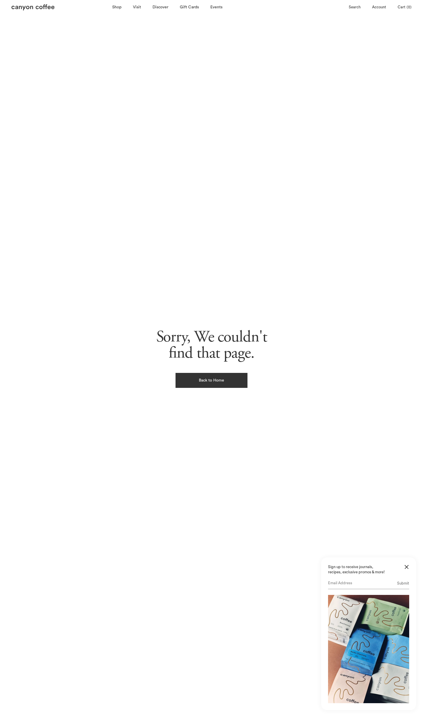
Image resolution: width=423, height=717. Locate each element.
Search (355, 7)
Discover (160, 7)
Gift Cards (189, 7)
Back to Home (211, 380)
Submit (403, 583)
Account (379, 7)
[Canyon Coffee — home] (60, 7)
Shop (116, 7)
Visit (137, 7)
